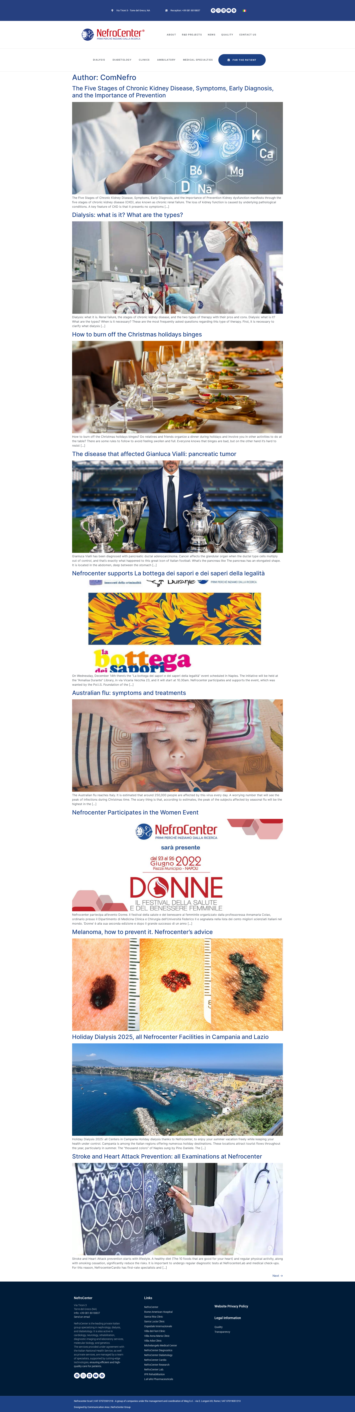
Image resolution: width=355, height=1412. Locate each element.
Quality (227, 34)
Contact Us (247, 34)
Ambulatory (166, 59)
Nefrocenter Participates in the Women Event (135, 812)
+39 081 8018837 (90, 1312)
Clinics (144, 59)
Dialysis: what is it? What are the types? (127, 214)
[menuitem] (244, 10)
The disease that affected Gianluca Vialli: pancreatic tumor (154, 453)
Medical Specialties (198, 59)
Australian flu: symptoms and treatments (129, 692)
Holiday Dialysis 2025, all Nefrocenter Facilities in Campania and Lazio (170, 1036)
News (211, 34)
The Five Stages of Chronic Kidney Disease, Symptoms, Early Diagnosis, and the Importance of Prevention (173, 92)
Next (278, 1275)
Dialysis (99, 59)
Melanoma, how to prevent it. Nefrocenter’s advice (142, 931)
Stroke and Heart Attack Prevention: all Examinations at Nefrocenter (167, 1156)
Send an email (82, 1316)
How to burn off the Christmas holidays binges (137, 334)
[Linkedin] (89, 1376)
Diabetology (122, 59)
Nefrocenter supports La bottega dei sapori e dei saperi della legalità (168, 573)
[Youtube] (96, 1376)
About (171, 34)
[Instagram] (83, 1376)
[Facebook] (77, 1376)
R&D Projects (192, 34)
